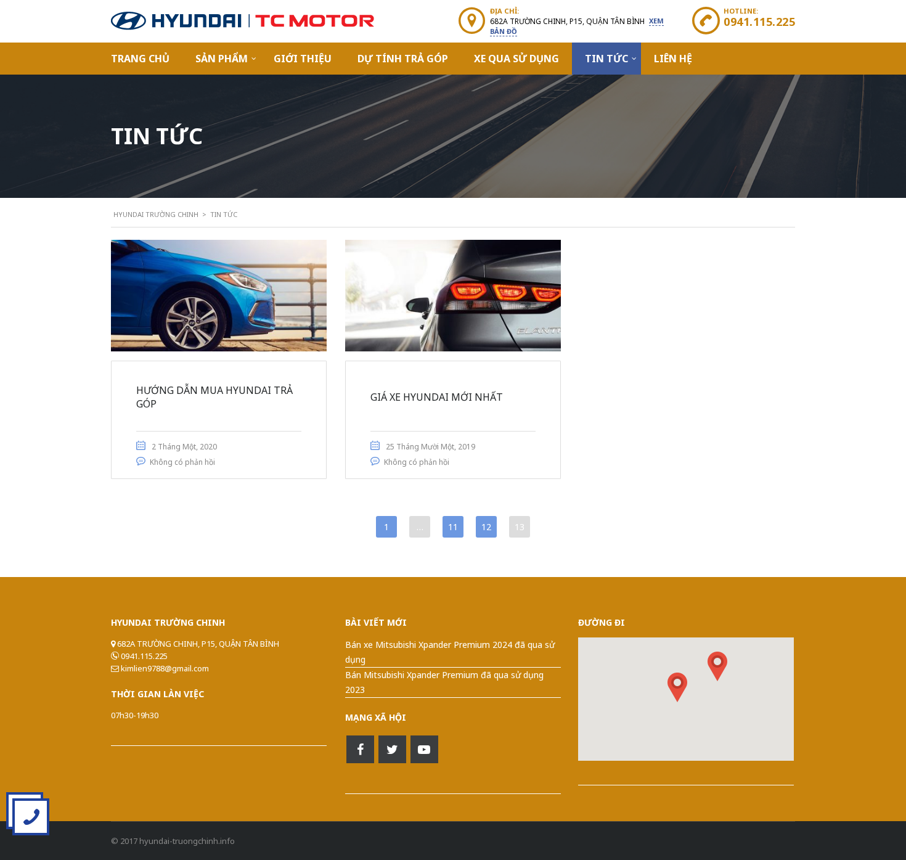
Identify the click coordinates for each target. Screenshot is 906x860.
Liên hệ (673, 58)
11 (453, 527)
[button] (717, 666)
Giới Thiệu (303, 58)
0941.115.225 (759, 21)
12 (486, 527)
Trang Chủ (140, 58)
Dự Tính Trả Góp (402, 58)
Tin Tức (606, 58)
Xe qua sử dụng (516, 58)
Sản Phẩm (221, 58)
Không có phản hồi (182, 462)
